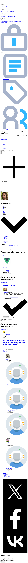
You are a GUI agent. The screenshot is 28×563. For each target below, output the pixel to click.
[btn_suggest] (1, 153)
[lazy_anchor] (15, 351)
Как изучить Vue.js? (10, 285)
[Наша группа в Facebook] (15, 528)
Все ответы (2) (4, 282)
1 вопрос (8, 271)
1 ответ (7, 270)
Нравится (5, 242)
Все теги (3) (3, 255)
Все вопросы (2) (4, 329)
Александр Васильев (10, 410)
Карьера (5, 146)
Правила (5, 475)
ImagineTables (9, 468)
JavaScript (8, 334)
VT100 (7, 384)
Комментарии (6, 239)
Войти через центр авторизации (7, 560)
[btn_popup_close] (3, 320)
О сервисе (5, 474)
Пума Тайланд (9, 442)
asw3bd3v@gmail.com (13, 245)
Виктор (7, 435)
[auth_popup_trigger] (6, 273)
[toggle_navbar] (1, 191)
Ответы (5, 237)
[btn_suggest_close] (3, 151)
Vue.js (5, 267)
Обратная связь (6, 476)
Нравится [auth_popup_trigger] (6, 317)
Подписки (5, 241)
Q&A (4, 145)
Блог (4, 477)
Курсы (4, 148)
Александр (5, 292)
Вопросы (5, 238)
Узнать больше (4, 139)
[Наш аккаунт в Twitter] (15, 503)
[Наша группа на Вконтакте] (15, 552)
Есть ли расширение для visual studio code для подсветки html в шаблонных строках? (14, 342)
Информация (6, 236)
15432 (7, 359)
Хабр (4, 144)
